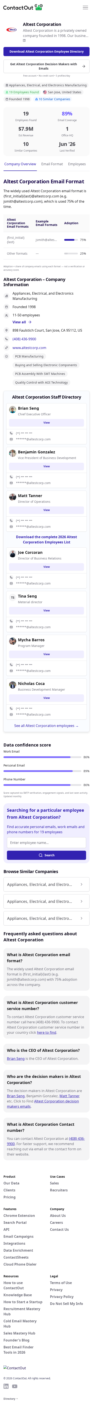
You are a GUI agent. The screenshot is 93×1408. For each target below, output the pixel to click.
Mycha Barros (31, 640)
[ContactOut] (24, 7)
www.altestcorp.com (29, 347)
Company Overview (20, 164)
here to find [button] (46, 1032)
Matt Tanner (69, 1096)
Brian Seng (16, 1058)
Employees (77, 164)
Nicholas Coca (31, 683)
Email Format (52, 164)
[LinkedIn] (24, 40)
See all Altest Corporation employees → (46, 725)
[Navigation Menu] (85, 7)
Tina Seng (27, 596)
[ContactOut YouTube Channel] (14, 1386)
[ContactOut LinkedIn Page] (6, 1386)
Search (50, 855)
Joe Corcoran (30, 552)
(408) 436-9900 (24, 339)
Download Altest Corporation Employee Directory (47, 51)
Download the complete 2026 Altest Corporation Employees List (46, 539)
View (46, 422)
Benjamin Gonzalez (36, 452)
